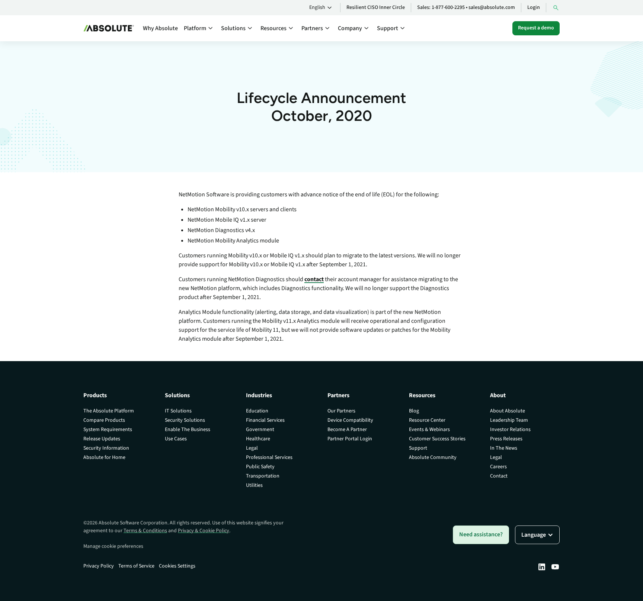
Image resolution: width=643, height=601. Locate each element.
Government (260, 429)
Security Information (106, 448)
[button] (321, 7)
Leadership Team (509, 420)
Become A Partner (347, 429)
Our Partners (341, 411)
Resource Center (427, 420)
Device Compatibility (350, 420)
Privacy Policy (98, 566)
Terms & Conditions (145, 530)
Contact (499, 476)
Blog (414, 411)
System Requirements (107, 429)
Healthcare (258, 439)
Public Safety (260, 466)
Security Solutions (185, 420)
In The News (503, 448)
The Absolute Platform (108, 411)
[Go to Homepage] (108, 28)
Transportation (262, 476)
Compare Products (104, 420)
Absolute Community (433, 457)
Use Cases (176, 439)
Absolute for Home (104, 457)
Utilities (254, 485)
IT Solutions (178, 411)
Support (418, 448)
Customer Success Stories (437, 439)
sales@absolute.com (491, 7)
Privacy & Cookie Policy (203, 530)
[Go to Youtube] (555, 566)
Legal (252, 448)
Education (257, 411)
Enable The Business (187, 429)
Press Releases (506, 439)
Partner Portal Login (349, 439)
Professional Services (269, 457)
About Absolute (507, 411)
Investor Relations (510, 429)
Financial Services (265, 420)
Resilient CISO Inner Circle (375, 7)
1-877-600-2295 (448, 7)
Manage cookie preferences (113, 546)
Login (533, 7)
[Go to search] (556, 7)
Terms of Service (136, 566)
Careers (498, 466)
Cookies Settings (177, 566)
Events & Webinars (429, 429)
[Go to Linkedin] (541, 566)
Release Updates (101, 439)
